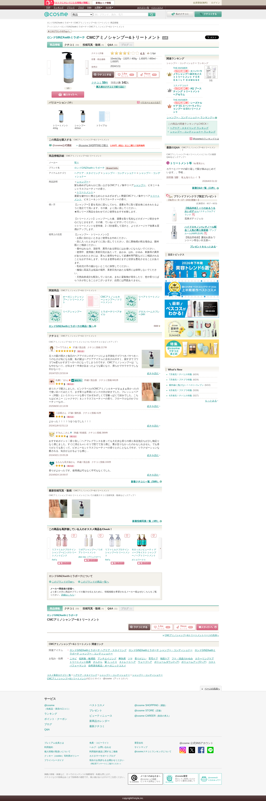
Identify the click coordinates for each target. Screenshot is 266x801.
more (156, 325)
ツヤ (130, 658)
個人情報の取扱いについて (57, 751)
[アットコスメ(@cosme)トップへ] (56, 15)
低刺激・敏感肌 (87, 658)
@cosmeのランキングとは (206, 138)
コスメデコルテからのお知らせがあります (181, 88)
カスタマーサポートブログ (102, 756)
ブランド (71, 7)
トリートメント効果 (80, 662)
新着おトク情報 (103, 3)
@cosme (57, 707)
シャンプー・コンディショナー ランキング (193, 131)
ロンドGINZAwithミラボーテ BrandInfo (113, 168)
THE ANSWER (180, 68)
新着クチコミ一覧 (145, 481)
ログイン (215, 2)
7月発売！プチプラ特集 (180, 379)
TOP (48, 7)
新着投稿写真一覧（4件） (145, 521)
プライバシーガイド (54, 760)
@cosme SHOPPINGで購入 (93, 145)
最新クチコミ (97, 726)
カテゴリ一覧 (143, 8)
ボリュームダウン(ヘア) (166, 662)
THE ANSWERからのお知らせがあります (181, 71)
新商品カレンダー (99, 720)
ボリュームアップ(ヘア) (193, 662)
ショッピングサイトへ (64, 563)
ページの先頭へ (192, 635)
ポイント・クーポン (55, 718)
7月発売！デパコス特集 (180, 374)
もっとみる (211, 400)
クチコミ (71, 44)
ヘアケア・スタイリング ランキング (189, 128)
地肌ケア (165, 658)
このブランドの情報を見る (59, 31)
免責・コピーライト (99, 743)
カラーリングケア (204, 658)
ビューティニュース (100, 715)
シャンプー (82, 181)
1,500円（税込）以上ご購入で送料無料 (127, 145)
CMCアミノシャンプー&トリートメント (123, 37)
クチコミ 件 (99, 82)
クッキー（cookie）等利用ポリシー (61, 756)
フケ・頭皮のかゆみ (182, 658)
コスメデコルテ (180, 85)
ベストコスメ (157, 8)
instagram (183, 750)
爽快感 (122, 658)
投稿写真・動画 (93, 44)
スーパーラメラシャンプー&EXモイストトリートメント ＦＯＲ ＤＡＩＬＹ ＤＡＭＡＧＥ (187, 75)
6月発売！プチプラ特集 (180, 390)
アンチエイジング (107, 658)
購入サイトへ (68, 94)
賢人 (76, 162)
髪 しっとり (111, 662)
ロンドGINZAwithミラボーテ (66, 37)
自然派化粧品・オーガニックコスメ (107, 665)
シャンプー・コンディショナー (119, 173)
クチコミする (103, 75)
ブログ (81, 7)
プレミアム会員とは (54, 743)
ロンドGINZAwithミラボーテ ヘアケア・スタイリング (98, 650)
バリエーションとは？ (151, 102)
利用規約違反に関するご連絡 (103, 751)
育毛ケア (153, 658)
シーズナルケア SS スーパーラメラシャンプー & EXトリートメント (187, 107)
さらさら (97, 662)
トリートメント (85, 192)
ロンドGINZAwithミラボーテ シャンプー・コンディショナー (161, 650)
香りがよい (140, 658)
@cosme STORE (148, 710)
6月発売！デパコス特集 (180, 395)
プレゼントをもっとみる (203, 246)
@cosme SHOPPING (150, 705)
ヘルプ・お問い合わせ (100, 747)
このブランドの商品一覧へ (95, 581)
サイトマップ (140, 747)
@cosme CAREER (152, 715)
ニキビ (73, 658)
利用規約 (48, 747)
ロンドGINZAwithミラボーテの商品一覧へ (71, 326)
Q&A (89, 7)
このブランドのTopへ (63, 581)
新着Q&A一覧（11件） (204, 188)
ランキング (59, 7)
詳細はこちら (67, 595)
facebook (201, 750)
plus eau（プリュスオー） (90, 557)
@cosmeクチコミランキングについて (152, 751)
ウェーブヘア (145, 662)
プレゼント (95, 710)
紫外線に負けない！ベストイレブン (186, 385)
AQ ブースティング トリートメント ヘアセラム (187, 91)
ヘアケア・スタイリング (87, 173)
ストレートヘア (127, 662)
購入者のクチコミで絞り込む (110, 86)
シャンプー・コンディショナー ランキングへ (190, 117)
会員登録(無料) (200, 2)
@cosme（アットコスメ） (116, 678)
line (210, 750)
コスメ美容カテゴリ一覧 (59, 675)
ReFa (54, 560)
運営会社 (138, 743)
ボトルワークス (139, 560)
